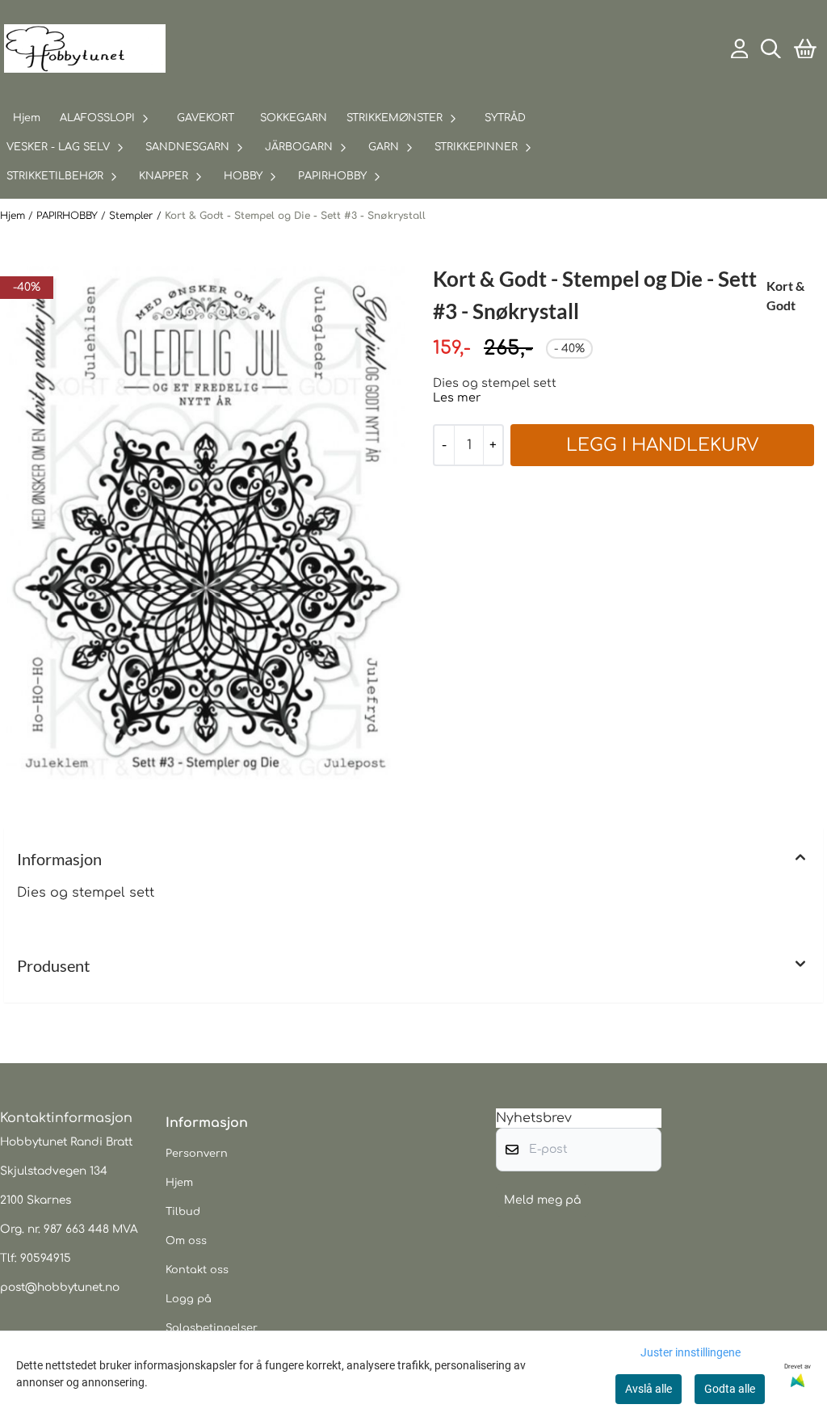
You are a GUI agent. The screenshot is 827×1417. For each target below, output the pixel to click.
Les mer (457, 397)
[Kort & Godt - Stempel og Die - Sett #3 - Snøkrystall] (205, 525)
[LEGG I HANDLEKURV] (662, 445)
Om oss (186, 1241)
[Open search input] (771, 49)
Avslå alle (648, 1388)
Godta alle (729, 1388)
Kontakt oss (197, 1270)
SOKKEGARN (293, 118)
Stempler (133, 215)
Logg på (189, 1299)
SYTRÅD (505, 118)
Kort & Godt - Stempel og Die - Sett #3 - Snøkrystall (295, 215)
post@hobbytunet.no (60, 1287)
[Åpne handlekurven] (805, 48)
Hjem (14, 215)
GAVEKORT (205, 118)
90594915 (45, 1258)
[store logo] (85, 48)
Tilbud (183, 1211)
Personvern (197, 1153)
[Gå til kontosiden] (739, 48)
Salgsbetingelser (212, 1328)
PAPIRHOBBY (68, 215)
